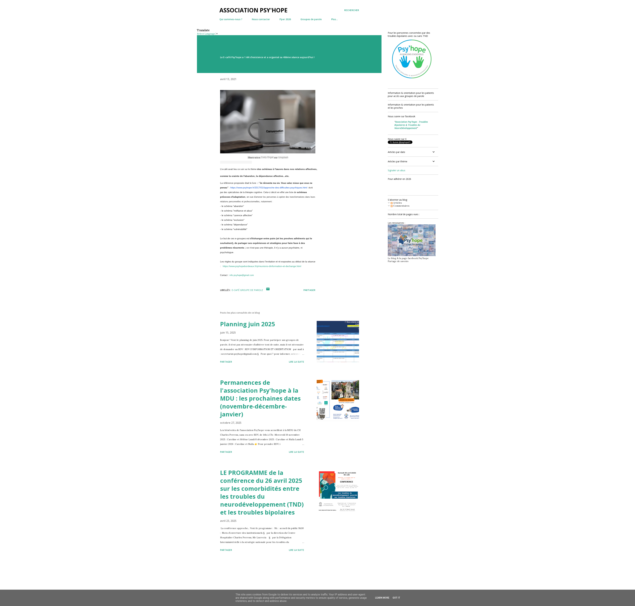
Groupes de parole (311, 19)
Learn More (382, 597)
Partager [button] (309, 290)
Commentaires (401, 205)
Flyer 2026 (285, 19)
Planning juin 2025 (247, 324)
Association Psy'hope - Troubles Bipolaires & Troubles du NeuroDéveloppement (411, 125)
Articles (397, 202)
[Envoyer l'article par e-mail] (268, 290)
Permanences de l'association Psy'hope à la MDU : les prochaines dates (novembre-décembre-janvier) (260, 398)
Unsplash (283, 157)
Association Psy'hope (253, 10)
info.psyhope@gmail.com (242, 275)
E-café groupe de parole (247, 290)
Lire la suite (296, 361)
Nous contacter (261, 19)
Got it (396, 597)
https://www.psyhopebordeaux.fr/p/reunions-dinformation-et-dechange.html (262, 266)
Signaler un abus (396, 170)
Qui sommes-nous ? (230, 19)
